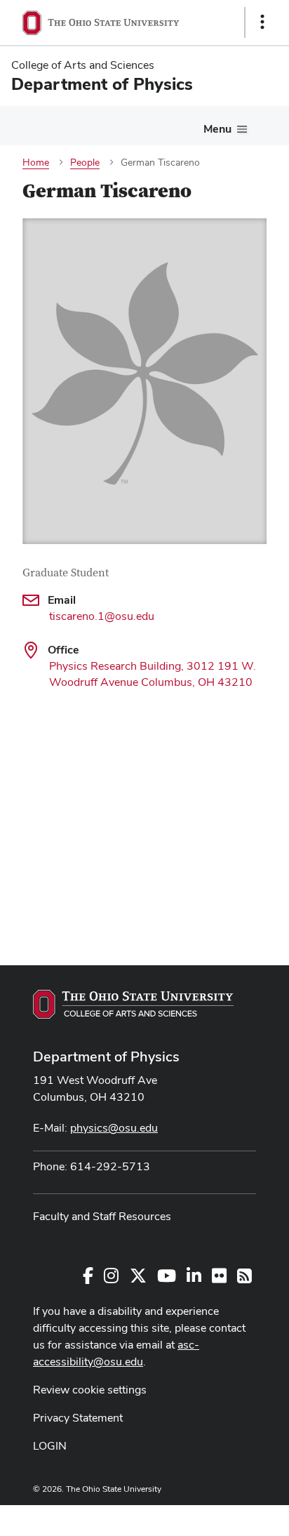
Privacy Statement (78, 1417)
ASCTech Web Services (212, 1517)
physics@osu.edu (114, 1127)
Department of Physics (106, 1056)
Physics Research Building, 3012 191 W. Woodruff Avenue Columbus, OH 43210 (152, 673)
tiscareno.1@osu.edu (101, 616)
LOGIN (50, 1445)
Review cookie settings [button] (90, 1389)
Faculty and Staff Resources (102, 1216)
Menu (217, 128)
